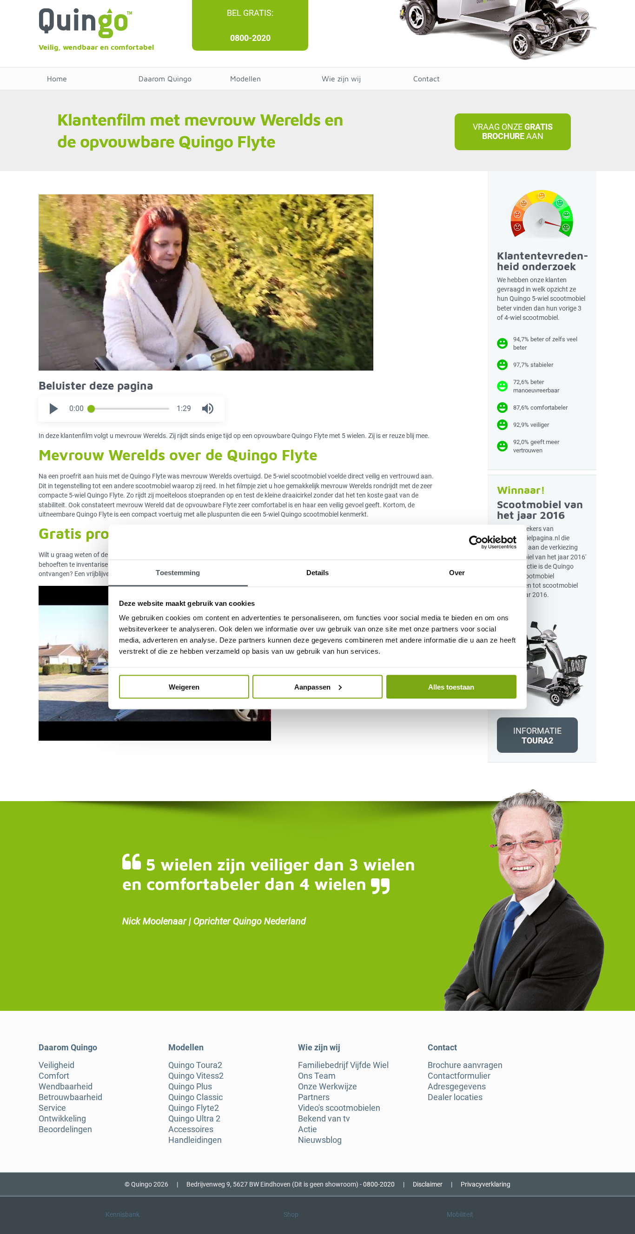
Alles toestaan (451, 686)
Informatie (537, 735)
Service (52, 1108)
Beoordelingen (65, 1129)
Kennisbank (122, 1214)
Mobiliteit (460, 1214)
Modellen (245, 78)
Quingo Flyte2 (193, 1108)
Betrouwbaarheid (70, 1097)
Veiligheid (56, 1065)
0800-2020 (250, 38)
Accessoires (190, 1129)
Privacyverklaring (485, 1184)
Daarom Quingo (165, 78)
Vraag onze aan (512, 131)
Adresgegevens (457, 1086)
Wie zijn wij (341, 78)
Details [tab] (317, 573)
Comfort (54, 1076)
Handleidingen (195, 1140)
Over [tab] (457, 573)
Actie (307, 1129)
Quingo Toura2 (195, 1065)
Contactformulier (459, 1076)
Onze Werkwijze (327, 1086)
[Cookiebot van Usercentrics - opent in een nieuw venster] (475, 542)
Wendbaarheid (66, 1086)
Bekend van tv (324, 1119)
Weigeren (184, 686)
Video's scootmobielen (339, 1108)
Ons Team (317, 1076)
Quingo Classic (195, 1097)
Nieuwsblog (320, 1140)
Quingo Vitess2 (196, 1076)
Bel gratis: (250, 13)
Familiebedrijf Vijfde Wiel (343, 1065)
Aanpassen (312, 686)
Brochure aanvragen (465, 1065)
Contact (426, 78)
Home (57, 78)
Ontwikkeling (62, 1119)
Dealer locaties (455, 1097)
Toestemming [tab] (178, 573)
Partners (314, 1097)
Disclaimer (428, 1184)
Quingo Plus (190, 1086)
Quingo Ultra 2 (194, 1119)
